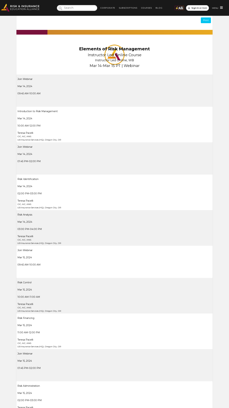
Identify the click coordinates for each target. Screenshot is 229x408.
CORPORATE (107, 8)
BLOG (159, 8)
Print (206, 20)
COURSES (146, 8)
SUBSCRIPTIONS (128, 8)
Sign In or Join (199, 8)
